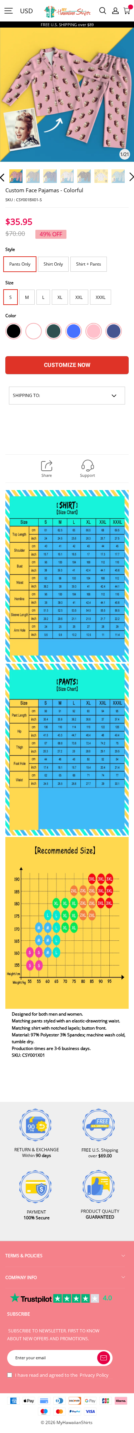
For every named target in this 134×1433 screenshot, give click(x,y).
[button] (16, 104)
